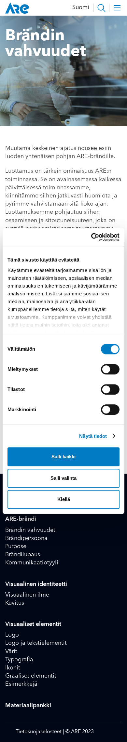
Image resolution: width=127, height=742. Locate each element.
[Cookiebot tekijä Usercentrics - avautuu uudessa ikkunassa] (91, 237)
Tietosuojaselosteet (39, 732)
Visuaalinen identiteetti (36, 584)
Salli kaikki (63, 456)
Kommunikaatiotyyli (31, 563)
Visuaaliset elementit (33, 624)
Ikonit (12, 668)
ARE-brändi (20, 519)
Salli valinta (63, 478)
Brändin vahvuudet (30, 530)
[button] (101, 7)
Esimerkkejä (21, 684)
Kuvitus (14, 603)
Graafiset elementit (30, 676)
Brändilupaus (22, 555)
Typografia (19, 660)
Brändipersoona (26, 538)
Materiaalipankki (28, 705)
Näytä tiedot (93, 436)
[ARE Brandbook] (17, 8)
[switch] (110, 369)
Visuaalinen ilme (27, 595)
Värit (11, 651)
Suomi (80, 7)
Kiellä (63, 499)
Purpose (15, 546)
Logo (12, 635)
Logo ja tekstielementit (36, 643)
